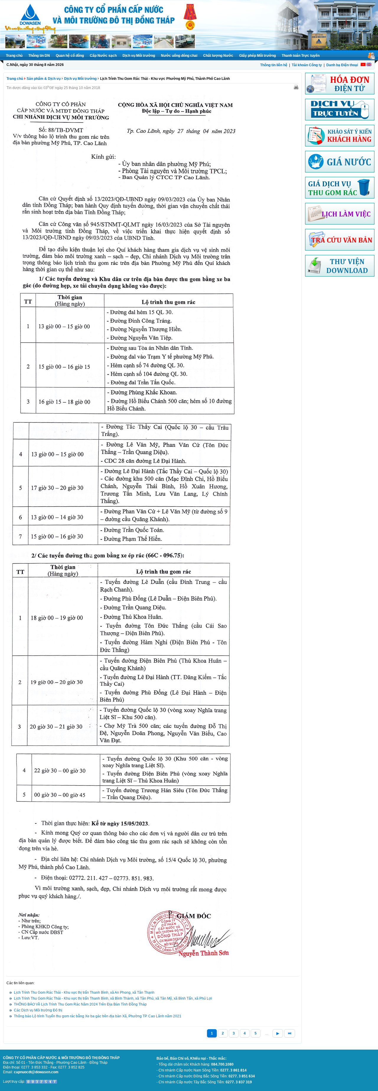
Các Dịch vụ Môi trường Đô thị (38, 1010)
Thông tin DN (39, 56)
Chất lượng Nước (218, 56)
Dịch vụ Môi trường (139, 56)
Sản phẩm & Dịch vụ (44, 79)
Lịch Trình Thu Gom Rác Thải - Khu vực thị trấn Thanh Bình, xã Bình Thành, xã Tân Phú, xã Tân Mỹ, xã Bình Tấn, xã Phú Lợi (113, 998)
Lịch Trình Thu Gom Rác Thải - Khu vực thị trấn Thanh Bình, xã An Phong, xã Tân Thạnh (84, 992)
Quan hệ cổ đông (70, 56)
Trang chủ (14, 56)
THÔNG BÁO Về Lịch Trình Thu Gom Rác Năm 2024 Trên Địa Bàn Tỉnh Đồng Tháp (80, 1004)
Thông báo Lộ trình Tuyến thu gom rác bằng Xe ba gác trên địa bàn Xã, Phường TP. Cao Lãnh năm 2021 (97, 1016)
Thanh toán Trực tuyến (301, 56)
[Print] (296, 87)
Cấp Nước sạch (103, 56)
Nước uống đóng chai (179, 56)
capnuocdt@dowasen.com (36, 1072)
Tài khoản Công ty (307, 65)
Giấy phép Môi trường (257, 56)
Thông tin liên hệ (273, 65)
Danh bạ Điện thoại (342, 65)
